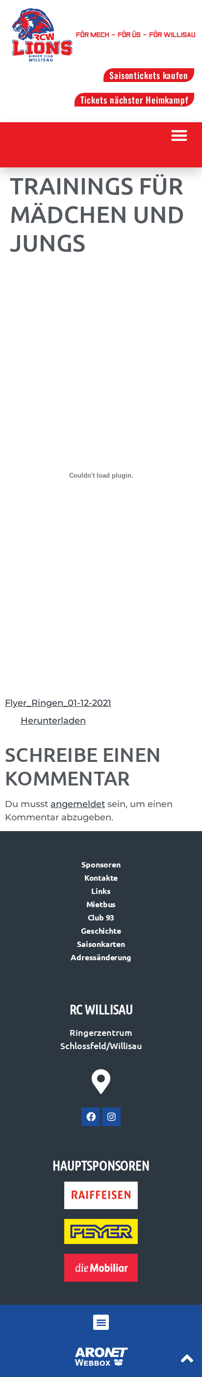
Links (100, 891)
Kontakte (101, 877)
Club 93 (101, 917)
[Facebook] (90, 1116)
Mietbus (101, 904)
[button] (180, 135)
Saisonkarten (101, 944)
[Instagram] (111, 1116)
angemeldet (77, 804)
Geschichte (101, 930)
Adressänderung (101, 957)
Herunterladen (53, 720)
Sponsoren (100, 864)
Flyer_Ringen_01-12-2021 (58, 703)
